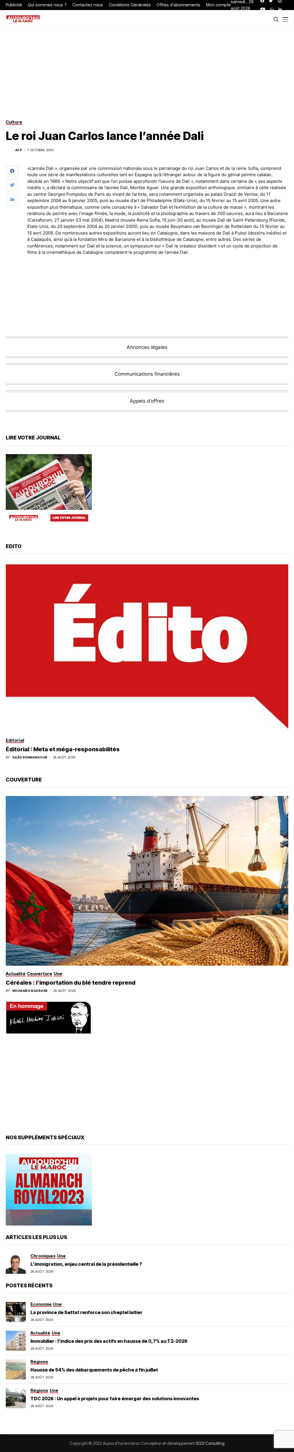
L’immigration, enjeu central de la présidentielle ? (86, 1264)
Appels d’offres (147, 401)
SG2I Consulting (210, 1443)
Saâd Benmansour (30, 757)
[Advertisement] (157, 276)
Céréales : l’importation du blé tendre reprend (71, 982)
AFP (18, 150)
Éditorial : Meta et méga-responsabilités (63, 749)
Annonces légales (147, 347)
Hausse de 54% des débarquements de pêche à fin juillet (94, 1370)
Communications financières (147, 374)
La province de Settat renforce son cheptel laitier (86, 1312)
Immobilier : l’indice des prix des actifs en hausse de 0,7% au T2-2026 (108, 1341)
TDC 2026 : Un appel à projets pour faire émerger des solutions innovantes (114, 1398)
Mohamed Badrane (30, 991)
